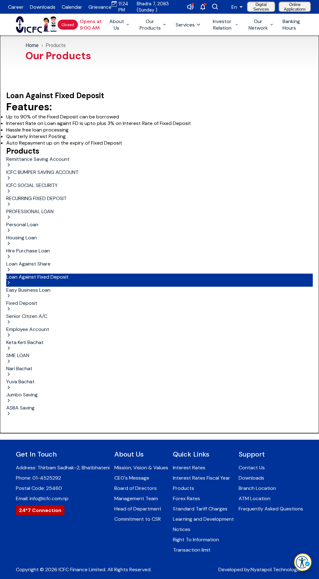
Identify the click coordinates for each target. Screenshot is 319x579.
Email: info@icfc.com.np (42, 498)
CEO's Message (131, 478)
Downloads (42, 7)
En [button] (234, 7)
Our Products (150, 24)
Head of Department (137, 508)
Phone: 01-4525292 (38, 478)
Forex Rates (186, 498)
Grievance (100, 7)
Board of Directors (135, 488)
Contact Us (252, 467)
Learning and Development (203, 519)
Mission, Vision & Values (141, 467)
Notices (181, 529)
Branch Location (257, 488)
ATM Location (254, 498)
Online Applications (295, 6)
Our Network (258, 24)
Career (16, 7)
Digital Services (261, 7)
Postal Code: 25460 (39, 488)
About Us (116, 24)
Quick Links (191, 454)
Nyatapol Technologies (277, 569)
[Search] (215, 7)
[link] (29, 24)
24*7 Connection (40, 510)
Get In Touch (36, 454)
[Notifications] (203, 7)
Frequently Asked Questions (271, 508)
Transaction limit (192, 550)
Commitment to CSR (137, 519)
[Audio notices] (190, 7)
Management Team (136, 498)
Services (185, 25)
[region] (159, 52)
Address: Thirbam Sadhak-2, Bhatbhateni (63, 467)
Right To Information (196, 539)
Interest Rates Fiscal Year (201, 478)
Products (55, 45)
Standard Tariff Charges (200, 508)
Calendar (72, 7)
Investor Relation (222, 24)
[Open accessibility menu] (303, 562)
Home (32, 45)
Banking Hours (291, 24)
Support (252, 454)
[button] (159, 162)
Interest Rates (189, 467)
